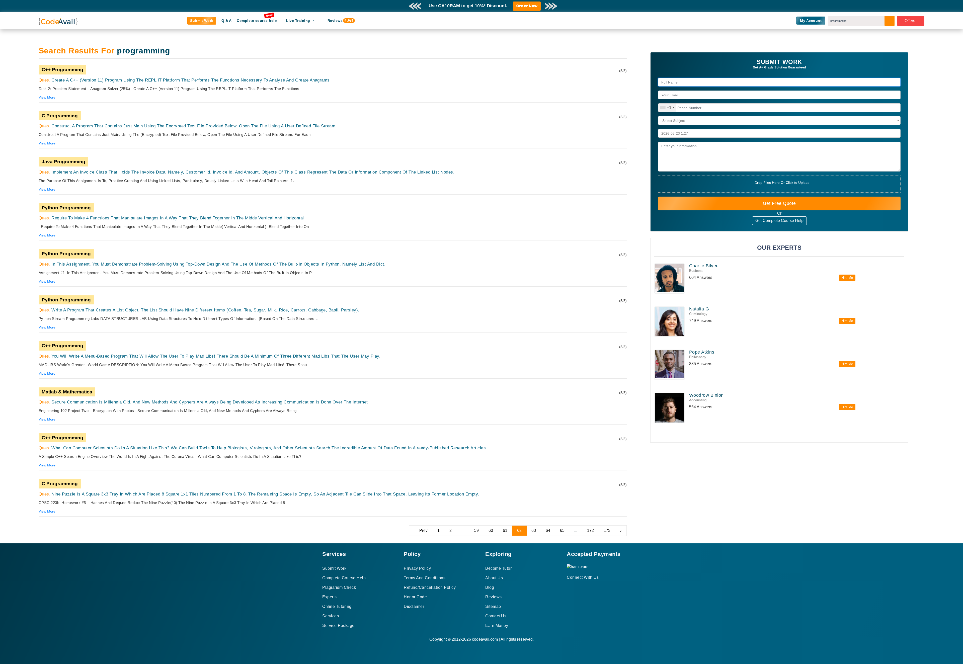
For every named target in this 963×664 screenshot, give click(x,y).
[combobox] (667, 108)
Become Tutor (498, 568)
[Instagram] (580, 586)
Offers (910, 21)
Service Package (338, 625)
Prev (423, 530)
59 (476, 530)
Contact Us (495, 616)
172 (590, 530)
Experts (329, 597)
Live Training (298, 21)
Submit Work (201, 21)
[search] (890, 21)
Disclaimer (414, 606)
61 (505, 530)
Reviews (337, 20)
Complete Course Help (344, 578)
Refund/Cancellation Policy (430, 587)
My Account (811, 21)
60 (491, 530)
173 (607, 530)
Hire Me (847, 278)
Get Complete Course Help (779, 220)
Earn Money (496, 625)
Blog (489, 587)
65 (562, 530)
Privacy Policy (417, 568)
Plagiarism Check (339, 587)
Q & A (226, 21)
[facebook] (568, 586)
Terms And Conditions (424, 578)
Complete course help (257, 21)
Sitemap (493, 606)
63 (533, 530)
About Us (494, 578)
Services (330, 616)
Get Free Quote (779, 203)
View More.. (48, 97)
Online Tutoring (337, 606)
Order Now (526, 6)
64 (548, 530)
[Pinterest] (574, 586)
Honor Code (415, 597)
